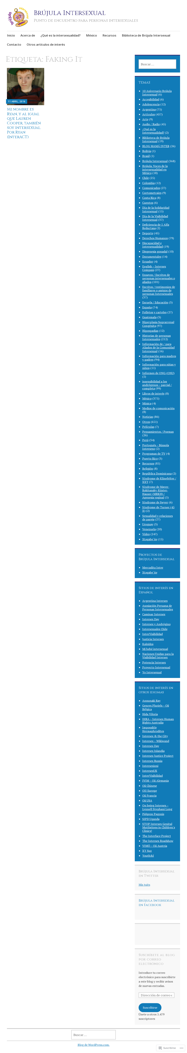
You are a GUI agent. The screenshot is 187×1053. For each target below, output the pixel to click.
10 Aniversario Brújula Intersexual (157, 92)
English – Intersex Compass (154, 268)
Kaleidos (147, 644)
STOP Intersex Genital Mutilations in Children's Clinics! (158, 827)
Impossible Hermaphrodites (153, 729)
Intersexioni (150, 766)
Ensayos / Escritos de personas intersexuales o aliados (158, 278)
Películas (148, 427)
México (91, 35)
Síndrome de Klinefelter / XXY (159, 480)
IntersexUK (149, 771)
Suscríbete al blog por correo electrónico (157, 959)
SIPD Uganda (150, 819)
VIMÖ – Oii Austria (154, 846)
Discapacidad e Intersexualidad (152, 245)
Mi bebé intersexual (155, 649)
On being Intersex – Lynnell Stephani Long (157, 807)
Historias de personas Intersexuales (156, 337)
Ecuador (147, 261)
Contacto (14, 44)
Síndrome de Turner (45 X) (158, 509)
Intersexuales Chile (154, 629)
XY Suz (147, 851)
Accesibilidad (150, 99)
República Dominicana (157, 473)
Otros (146, 422)
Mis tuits (144, 885)
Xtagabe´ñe (149, 539)
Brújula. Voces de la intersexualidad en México (155, 169)
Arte (145, 119)
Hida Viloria (150, 714)
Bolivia (146, 151)
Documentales (151, 257)
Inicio (11, 35)
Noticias (147, 417)
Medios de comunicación (158, 408)
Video (146, 534)
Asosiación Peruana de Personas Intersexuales (157, 607)
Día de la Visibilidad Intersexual (155, 218)
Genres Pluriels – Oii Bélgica (155, 707)
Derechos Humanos (155, 238)
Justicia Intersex (153, 639)
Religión (147, 469)
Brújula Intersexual (70, 13)
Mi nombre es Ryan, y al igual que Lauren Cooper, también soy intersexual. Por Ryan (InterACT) (24, 123)
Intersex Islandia (153, 751)
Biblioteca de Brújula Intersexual (146, 35)
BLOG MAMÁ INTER (155, 146)
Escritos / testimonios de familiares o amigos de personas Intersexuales (158, 290)
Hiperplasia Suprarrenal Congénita (158, 324)
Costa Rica (149, 198)
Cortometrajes (151, 193)
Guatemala (149, 317)
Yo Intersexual (152, 672)
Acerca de (27, 35)
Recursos (109, 35)
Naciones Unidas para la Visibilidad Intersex (158, 655)
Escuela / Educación (155, 302)
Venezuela (149, 529)
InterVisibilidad (152, 634)
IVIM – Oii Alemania (155, 781)
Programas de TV (153, 454)
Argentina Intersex (155, 601)
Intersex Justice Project (157, 756)
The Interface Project (156, 836)
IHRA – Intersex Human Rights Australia (158, 721)
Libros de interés (153, 393)
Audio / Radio (151, 124)
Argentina (149, 109)
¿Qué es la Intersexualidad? (153, 131)
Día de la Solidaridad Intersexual (155, 209)
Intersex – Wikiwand (155, 741)
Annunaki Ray (151, 701)
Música (146, 403)
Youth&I (148, 856)
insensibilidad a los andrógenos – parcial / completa (157, 384)
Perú (145, 440)
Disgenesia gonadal (154, 251)
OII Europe (149, 791)
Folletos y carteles (154, 312)
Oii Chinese (149, 786)
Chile (145, 178)
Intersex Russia (152, 761)
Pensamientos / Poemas (158, 432)
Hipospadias (150, 331)
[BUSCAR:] (157, 64)
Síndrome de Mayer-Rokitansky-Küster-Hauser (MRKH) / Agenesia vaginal (155, 492)
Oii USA (147, 800)
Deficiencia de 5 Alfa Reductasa (155, 226)
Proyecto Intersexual (156, 667)
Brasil (146, 156)
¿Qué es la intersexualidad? (61, 35)
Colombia (148, 183)
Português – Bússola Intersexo (155, 447)
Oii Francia (149, 796)
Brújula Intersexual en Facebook (157, 902)
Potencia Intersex (154, 662)
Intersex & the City (155, 736)
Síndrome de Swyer (155, 502)
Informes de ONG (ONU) (158, 373)
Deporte (147, 233)
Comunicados (151, 188)
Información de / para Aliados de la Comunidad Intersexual (158, 347)
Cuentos (147, 203)
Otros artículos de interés (46, 44)
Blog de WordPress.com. (94, 1045)
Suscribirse (150, 1008)
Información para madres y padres (159, 358)
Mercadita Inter (152, 567)
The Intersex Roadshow (157, 841)
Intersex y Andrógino (156, 624)
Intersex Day (150, 619)
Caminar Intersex (153, 614)
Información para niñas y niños (159, 366)
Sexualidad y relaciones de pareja (157, 517)
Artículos (148, 114)
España (147, 307)
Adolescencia (151, 104)
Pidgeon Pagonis (153, 814)
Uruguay (147, 524)
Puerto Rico (150, 458)
